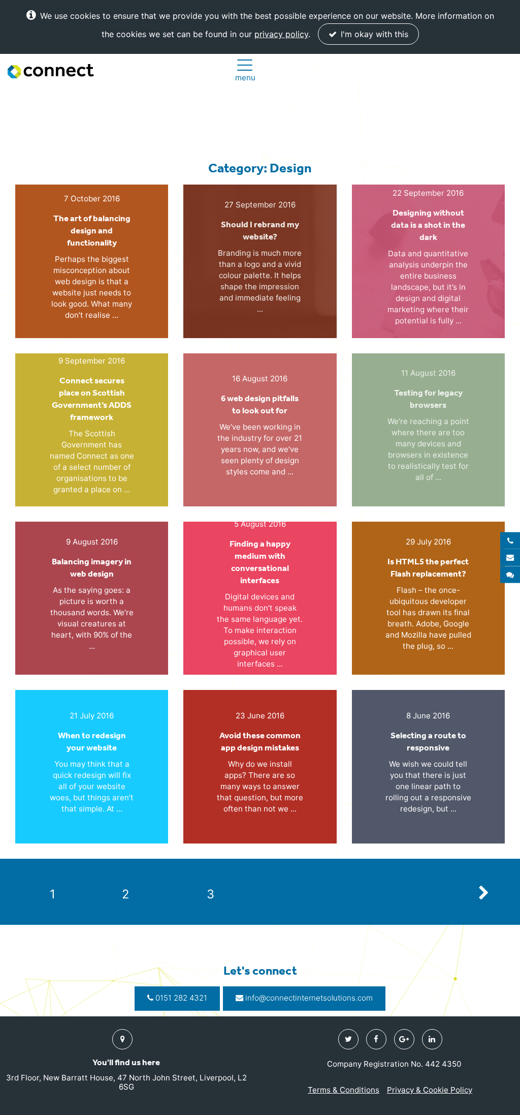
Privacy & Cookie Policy (429, 1090)
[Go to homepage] (51, 71)
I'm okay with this (373, 34)
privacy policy (281, 34)
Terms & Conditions (343, 1090)
